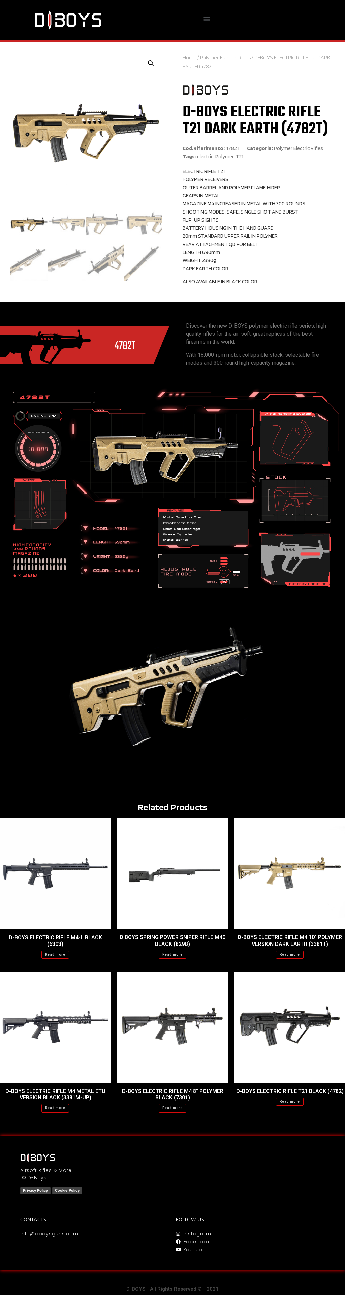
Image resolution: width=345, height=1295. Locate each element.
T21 (239, 156)
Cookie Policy (67, 1190)
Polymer (224, 156)
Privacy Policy (35, 1190)
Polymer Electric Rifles (225, 57)
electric (205, 156)
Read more (55, 954)
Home (189, 57)
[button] (207, 18)
